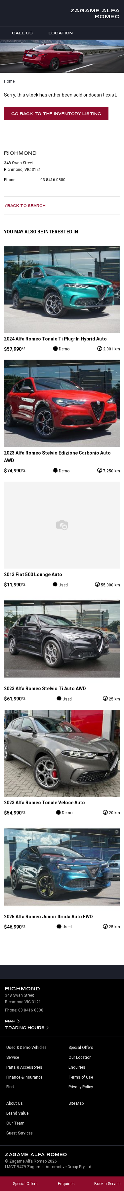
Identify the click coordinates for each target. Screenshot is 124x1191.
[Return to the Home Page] (112, 1157)
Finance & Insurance (24, 1077)
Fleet (10, 1087)
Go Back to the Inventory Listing (56, 113)
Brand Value (17, 1113)
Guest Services (19, 1133)
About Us (14, 1103)
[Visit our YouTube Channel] (62, 972)
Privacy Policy (80, 1087)
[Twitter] (9, 80)
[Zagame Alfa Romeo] (10, 13)
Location (61, 33)
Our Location (80, 1057)
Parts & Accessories (24, 1067)
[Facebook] (2, 80)
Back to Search (26, 206)
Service (12, 1057)
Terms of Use (80, 1077)
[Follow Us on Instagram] (48, 972)
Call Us (22, 33)
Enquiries (76, 1067)
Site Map (76, 1103)
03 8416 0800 (52, 180)
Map (10, 1021)
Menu (117, 33)
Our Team (15, 1123)
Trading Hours (25, 1027)
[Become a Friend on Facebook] (76, 972)
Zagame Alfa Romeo (95, 13)
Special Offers (80, 1047)
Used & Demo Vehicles (26, 1047)
